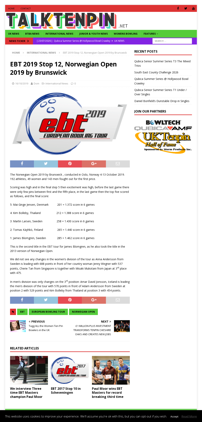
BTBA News (32, 33)
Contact (26, 8)
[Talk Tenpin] (67, 27)
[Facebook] (178, 8)
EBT (22, 311)
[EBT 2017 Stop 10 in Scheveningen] (70, 370)
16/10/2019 (21, 83)
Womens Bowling (125, 33)
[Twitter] (185, 8)
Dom (36, 83)
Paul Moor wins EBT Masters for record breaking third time (107, 392)
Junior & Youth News (93, 33)
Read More (189, 416)
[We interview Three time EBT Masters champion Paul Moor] (29, 370)
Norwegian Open (83, 311)
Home (11, 8)
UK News (13, 33)
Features (150, 33)
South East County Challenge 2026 (156, 72)
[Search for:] (172, 41)
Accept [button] (174, 416)
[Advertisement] (167, 182)
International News (59, 33)
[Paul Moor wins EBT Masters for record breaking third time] (111, 370)
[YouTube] (193, 8)
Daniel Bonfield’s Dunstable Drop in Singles (161, 101)
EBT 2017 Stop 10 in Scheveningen (66, 390)
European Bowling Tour (48, 311)
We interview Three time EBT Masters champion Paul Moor (26, 392)
